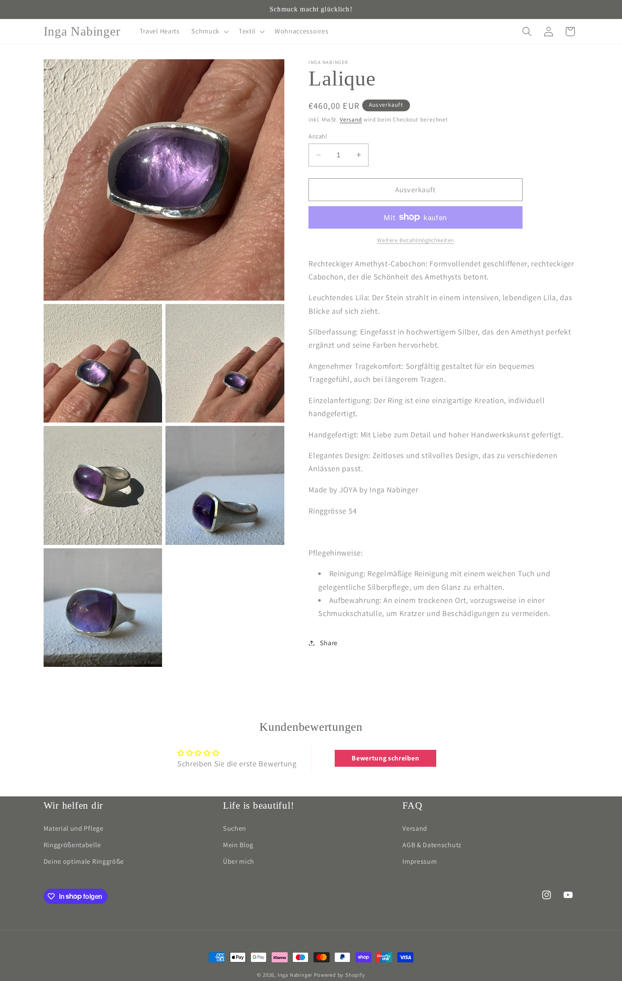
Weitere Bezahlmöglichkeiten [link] (415, 240)
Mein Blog (238, 844)
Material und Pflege (74, 828)
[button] (209, 31)
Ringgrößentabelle (72, 844)
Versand (351, 119)
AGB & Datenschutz (432, 844)
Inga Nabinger (295, 974)
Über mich (238, 861)
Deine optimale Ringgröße (84, 861)
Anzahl (317, 136)
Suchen (234, 828)
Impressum (419, 861)
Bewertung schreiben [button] (385, 758)
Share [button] (329, 642)
